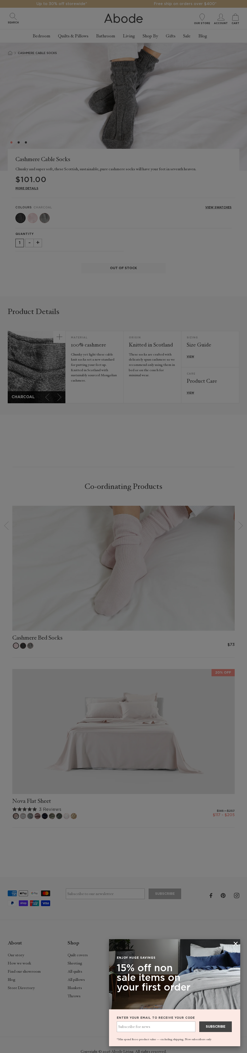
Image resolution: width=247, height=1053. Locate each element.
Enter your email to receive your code (156, 1017)
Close (123, 526)
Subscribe (215, 1026)
